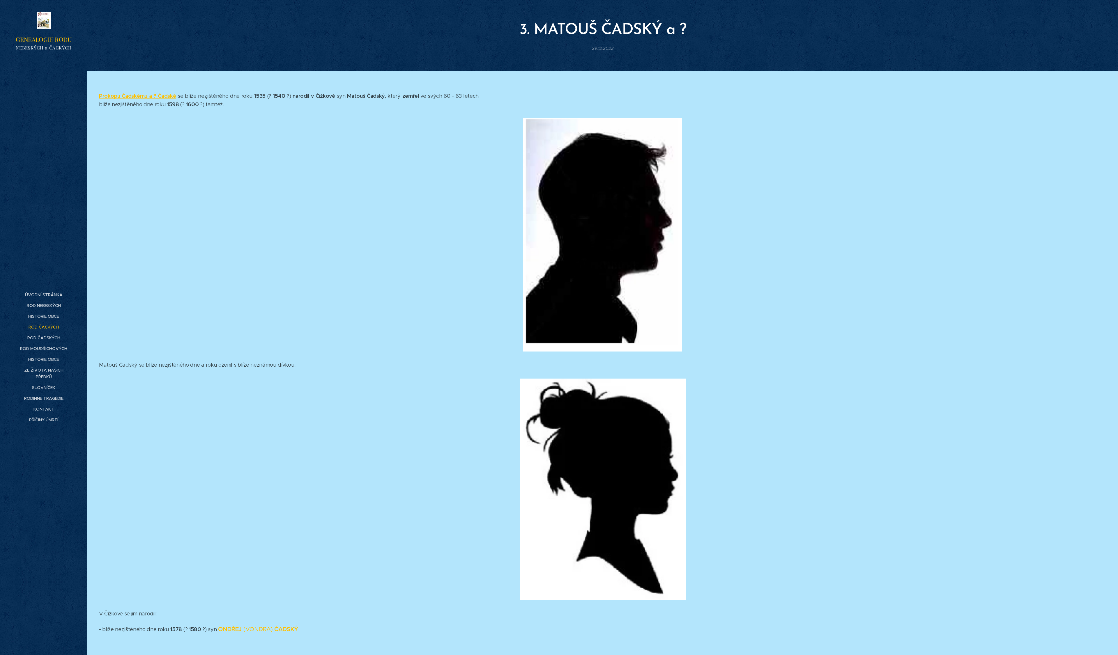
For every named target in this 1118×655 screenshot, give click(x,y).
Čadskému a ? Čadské (148, 96)
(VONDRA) (258, 629)
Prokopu (109, 96)
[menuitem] (44, 295)
